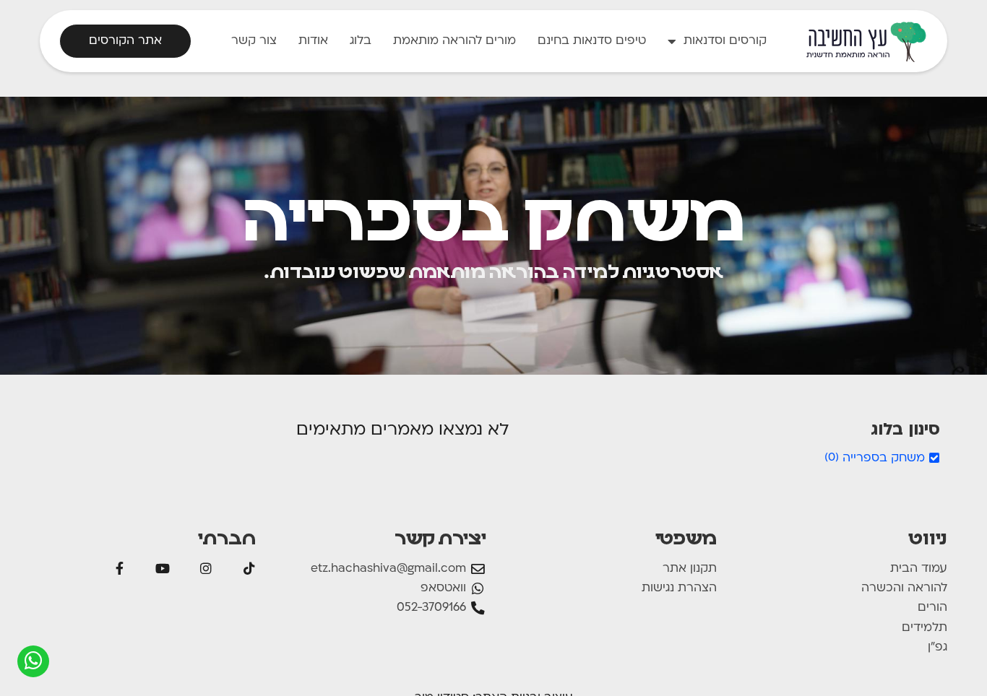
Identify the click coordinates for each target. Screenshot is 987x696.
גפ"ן (937, 647)
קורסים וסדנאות (725, 41)
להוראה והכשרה (904, 588)
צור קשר (254, 41)
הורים (932, 608)
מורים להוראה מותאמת (454, 41)
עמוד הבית (918, 569)
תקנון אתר (690, 569)
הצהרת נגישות (679, 588)
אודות (313, 41)
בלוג (360, 41)
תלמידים (924, 628)
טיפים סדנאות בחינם (592, 41)
